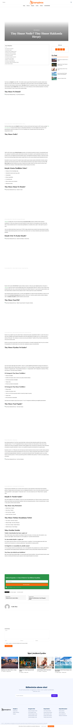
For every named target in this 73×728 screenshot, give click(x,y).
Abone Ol (54, 695)
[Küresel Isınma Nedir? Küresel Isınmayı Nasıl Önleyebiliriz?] (54, 74)
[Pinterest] (61, 49)
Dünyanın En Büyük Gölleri (62, 78)
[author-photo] (2, 671)
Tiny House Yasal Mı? (9, 55)
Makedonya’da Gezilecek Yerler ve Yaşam (8, 669)
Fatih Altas (14, 606)
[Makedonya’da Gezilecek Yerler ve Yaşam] (54, 60)
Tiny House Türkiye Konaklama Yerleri (12, 62)
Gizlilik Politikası (9, 587)
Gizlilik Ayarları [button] (43, 726)
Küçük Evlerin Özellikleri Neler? (10, 51)
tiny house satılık (20, 592)
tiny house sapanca (13, 592)
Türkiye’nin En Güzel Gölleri (12, 598)
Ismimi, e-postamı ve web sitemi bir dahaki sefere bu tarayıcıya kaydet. (17, 643)
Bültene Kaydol (26, 584)
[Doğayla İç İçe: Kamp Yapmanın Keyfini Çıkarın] (54, 64)
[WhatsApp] (64, 49)
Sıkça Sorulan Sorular (9, 63)
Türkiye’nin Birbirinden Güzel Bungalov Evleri (37, 599)
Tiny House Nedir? (8, 50)
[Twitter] (59, 49)
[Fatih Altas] (7, 606)
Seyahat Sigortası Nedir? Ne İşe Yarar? (44, 669)
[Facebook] (56, 49)
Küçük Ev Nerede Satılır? (9, 59)
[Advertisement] (27, 73)
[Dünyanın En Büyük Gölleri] (54, 78)
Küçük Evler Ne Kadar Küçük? (10, 54)
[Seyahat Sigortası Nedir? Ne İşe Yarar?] (54, 69)
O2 (27, 368)
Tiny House (37, 30)
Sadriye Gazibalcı (58, 672)
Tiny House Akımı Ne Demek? (10, 52)
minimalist (6, 287)
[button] (71, 2)
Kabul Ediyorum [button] (50, 726)
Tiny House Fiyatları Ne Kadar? (10, 56)
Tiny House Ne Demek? (9, 48)
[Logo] (36, 2)
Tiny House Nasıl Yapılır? (9, 58)
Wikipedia (6, 221)
